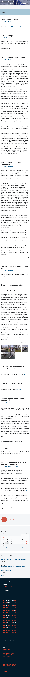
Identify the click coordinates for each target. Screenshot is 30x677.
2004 (4, 634)
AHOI (10, 386)
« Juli (7, 547)
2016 (4, 614)
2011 (4, 622)
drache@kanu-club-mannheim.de (12, 508)
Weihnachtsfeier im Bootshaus (13, 57)
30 (26, 543)
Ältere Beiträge (10, 519)
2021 (4, 605)
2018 (4, 610)
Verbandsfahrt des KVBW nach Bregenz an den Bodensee (13, 566)
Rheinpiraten (16, 287)
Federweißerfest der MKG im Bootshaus (9, 563)
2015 (4, 615)
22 (22, 541)
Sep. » (22, 547)
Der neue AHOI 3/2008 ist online (13, 384)
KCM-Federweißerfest (6, 570)
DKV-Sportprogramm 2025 (8, 662)
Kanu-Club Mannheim (7, 667)
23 (26, 541)
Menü (2, 7)
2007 (4, 629)
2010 (4, 624)
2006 (4, 630)
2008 (4, 627)
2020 (4, 607)
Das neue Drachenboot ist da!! (12, 285)
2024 (4, 600)
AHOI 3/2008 (8, 276)
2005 (4, 632)
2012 (4, 620)
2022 (4, 604)
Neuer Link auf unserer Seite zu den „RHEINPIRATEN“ (13, 463)
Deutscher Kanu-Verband (8, 659)
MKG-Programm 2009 (9, 19)
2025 (4, 599)
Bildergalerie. (13, 503)
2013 (4, 619)
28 (18, 543)
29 (22, 543)
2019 (4, 609)
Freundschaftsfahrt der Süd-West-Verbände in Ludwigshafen (14, 559)
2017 (4, 612)
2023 (4, 602)
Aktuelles (11, 21)
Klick (25, 374)
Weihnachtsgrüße (8, 36)
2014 (4, 617)
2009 (4, 625)
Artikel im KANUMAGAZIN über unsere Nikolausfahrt (13, 368)
